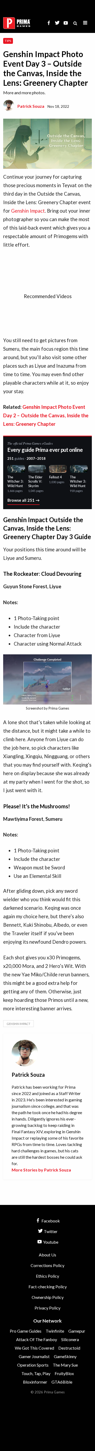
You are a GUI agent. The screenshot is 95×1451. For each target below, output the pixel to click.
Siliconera (70, 1339)
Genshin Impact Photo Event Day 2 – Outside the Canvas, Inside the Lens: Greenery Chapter (45, 415)
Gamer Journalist (34, 1356)
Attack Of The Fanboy (36, 1339)
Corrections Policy (47, 1265)
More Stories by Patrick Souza (41, 1169)
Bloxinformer (35, 1381)
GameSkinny (65, 1356)
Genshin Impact (28, 211)
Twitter (50, 1231)
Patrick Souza (30, 106)
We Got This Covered (34, 1347)
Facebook (50, 1220)
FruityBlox (64, 1373)
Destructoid (69, 1347)
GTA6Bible (61, 1381)
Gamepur (76, 1330)
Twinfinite (55, 1330)
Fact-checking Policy (47, 1286)
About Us (47, 1254)
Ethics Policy (47, 1275)
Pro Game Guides (25, 1330)
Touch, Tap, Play (35, 1373)
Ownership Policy (48, 1297)
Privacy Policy (47, 1307)
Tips (8, 41)
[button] (85, 23)
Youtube (50, 1241)
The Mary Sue (65, 1364)
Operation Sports (33, 1364)
